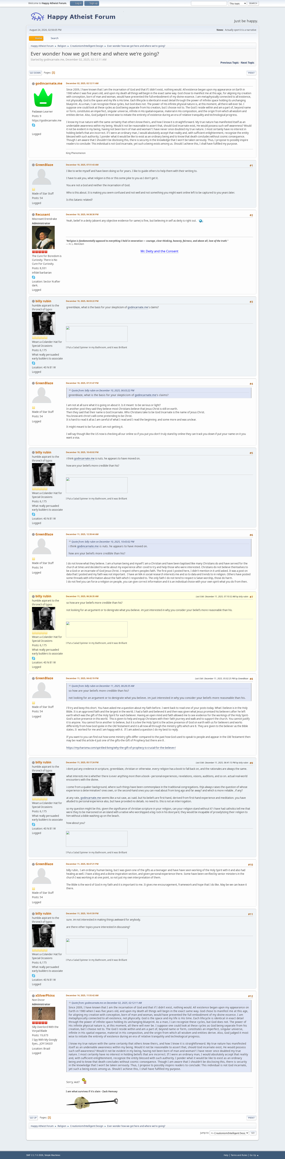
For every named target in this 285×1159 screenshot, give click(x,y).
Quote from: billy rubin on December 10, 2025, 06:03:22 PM (103, 390)
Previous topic (229, 62)
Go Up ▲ (254, 1155)
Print (251, 72)
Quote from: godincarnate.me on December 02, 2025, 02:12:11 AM (107, 1003)
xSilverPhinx (45, 995)
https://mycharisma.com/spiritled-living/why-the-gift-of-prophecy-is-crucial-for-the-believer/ (121, 747)
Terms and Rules (239, 1155)
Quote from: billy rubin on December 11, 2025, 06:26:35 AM (103, 686)
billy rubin (43, 301)
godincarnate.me (48, 83)
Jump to (204, 1132)
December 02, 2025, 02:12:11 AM (82, 83)
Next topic (247, 62)
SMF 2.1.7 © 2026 (34, 1155)
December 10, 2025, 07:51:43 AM (82, 164)
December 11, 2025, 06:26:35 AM (82, 596)
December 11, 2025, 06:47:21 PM (82, 863)
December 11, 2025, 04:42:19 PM (82, 678)
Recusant (42, 214)
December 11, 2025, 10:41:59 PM (82, 913)
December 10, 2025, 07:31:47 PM (82, 382)
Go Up (33, 1117)
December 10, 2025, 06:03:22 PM (82, 301)
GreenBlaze (44, 165)
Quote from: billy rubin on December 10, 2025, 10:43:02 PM (103, 541)
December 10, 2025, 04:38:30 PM (82, 214)
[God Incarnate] (33, 129)
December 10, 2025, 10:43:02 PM (82, 452)
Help (226, 1155)
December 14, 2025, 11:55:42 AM (82, 995)
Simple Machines (52, 1155)
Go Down (35, 72)
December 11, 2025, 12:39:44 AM (82, 534)
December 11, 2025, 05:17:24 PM (82, 762)
